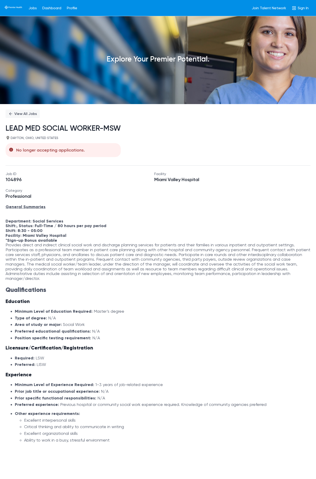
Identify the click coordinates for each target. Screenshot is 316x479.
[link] (13, 7)
